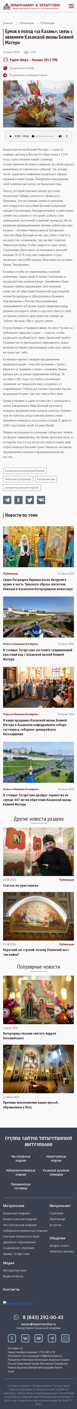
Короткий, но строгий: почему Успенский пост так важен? (36, 952)
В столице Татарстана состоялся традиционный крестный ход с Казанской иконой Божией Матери (37, 654)
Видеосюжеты (13, 1276)
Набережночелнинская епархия (20, 1172)
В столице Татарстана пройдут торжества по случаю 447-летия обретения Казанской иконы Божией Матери (37, 800)
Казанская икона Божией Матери (25, 471)
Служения (56, 1213)
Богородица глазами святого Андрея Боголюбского (29, 1035)
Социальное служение (18, 1248)
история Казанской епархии (22, 487)
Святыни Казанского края (21, 1236)
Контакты (11, 1289)
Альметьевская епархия (56, 1158)
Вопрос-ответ (59, 1246)
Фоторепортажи (14, 1270)
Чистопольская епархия (20, 1158)
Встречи (55, 1225)
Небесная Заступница (18, 479)
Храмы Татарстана (16, 1254)
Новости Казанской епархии (20, 644)
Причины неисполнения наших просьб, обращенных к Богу (30, 1104)
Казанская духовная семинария (56, 1172)
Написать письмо (61, 1251)
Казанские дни (46, 479)
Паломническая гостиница (21, 1186)
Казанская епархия (16, 1213)
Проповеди (57, 1219)
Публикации (27, 23)
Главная (8, 23)
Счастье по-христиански (20, 885)
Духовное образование (19, 1242)
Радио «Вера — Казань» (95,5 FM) (33, 59)
